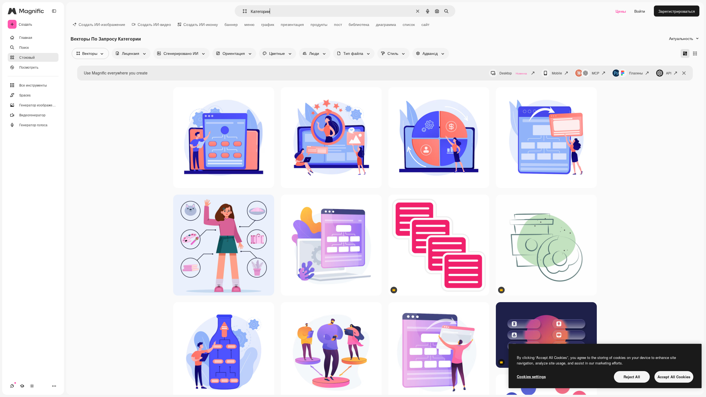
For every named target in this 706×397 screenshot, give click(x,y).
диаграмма (386, 24)
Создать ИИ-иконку (200, 24)
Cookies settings (531, 376)
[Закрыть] (684, 73)
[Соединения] (12, 386)
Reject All (632, 376)
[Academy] (22, 386)
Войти (639, 11)
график (267, 24)
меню (249, 24)
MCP (595, 73)
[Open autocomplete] (242, 11)
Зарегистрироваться (676, 11)
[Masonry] (685, 53)
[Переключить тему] (32, 386)
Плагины (636, 73)
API (668, 73)
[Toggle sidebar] (54, 11)
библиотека (359, 24)
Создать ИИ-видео (154, 24)
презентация (292, 24)
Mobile (557, 73)
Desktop (513, 73)
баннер (231, 24)
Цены (621, 11)
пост (338, 24)
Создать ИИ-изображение (102, 24)
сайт (425, 24)
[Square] (695, 53)
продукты (319, 24)
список (409, 24)
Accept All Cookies (673, 376)
